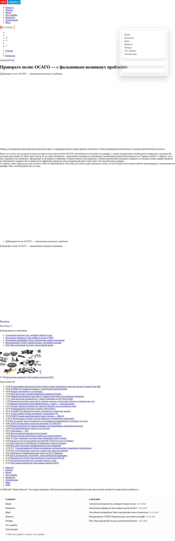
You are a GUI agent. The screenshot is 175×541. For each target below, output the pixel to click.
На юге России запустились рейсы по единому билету (36, 436)
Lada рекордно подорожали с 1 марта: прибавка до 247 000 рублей (42, 399)
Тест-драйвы (11, 15)
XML (7, 485)
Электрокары (11, 20)
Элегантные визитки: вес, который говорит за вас (28, 335)
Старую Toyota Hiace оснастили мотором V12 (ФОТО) (35, 423)
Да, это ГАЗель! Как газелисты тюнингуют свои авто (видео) (39, 450)
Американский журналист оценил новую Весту (33, 408)
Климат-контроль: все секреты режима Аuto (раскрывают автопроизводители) (46, 426)
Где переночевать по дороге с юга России (30, 428)
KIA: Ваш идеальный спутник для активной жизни (29, 345)
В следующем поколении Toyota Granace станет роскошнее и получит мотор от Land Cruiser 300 (55, 386)
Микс (8, 22)
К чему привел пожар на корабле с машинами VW (34, 413)
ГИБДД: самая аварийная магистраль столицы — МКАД (37, 416)
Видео (8, 12)
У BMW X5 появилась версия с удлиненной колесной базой (39, 389)
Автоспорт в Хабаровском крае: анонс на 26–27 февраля (36, 453)
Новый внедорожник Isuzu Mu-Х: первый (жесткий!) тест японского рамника (47, 396)
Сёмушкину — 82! (19, 431)
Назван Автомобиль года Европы (26, 391)
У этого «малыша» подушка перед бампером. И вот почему (38, 438)
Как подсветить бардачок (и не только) (29, 433)
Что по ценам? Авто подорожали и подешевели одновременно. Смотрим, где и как (49, 421)
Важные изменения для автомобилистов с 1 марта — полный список (42, 404)
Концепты (10, 17)
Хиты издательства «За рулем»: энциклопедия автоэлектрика (38, 455)
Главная (9, 51)
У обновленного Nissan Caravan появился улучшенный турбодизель (42, 418)
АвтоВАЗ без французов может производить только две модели (40, 411)
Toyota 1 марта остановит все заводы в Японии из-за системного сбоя (43, 406)
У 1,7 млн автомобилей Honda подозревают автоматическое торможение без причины (51, 448)
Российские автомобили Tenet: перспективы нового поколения (34, 340)
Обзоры (9, 10)
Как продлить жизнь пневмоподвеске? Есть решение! (36, 445)
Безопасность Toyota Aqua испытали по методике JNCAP (37, 458)
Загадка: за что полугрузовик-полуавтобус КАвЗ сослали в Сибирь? (41, 441)
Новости (9, 7)
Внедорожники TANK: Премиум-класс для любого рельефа (33, 342)
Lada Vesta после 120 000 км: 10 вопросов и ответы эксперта (38, 443)
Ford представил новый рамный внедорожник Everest (36, 394)
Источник (4, 321)
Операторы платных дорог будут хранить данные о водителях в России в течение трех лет (52, 401)
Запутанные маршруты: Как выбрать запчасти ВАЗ (29, 338)
